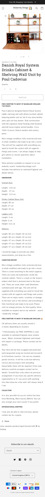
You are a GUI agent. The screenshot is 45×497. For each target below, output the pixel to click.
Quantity (5, 84)
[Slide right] (28, 57)
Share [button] (7, 421)
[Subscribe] (37, 450)
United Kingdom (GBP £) (21, 475)
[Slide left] (16, 57)
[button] (3, 8)
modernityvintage (19, 492)
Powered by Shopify (29, 492)
